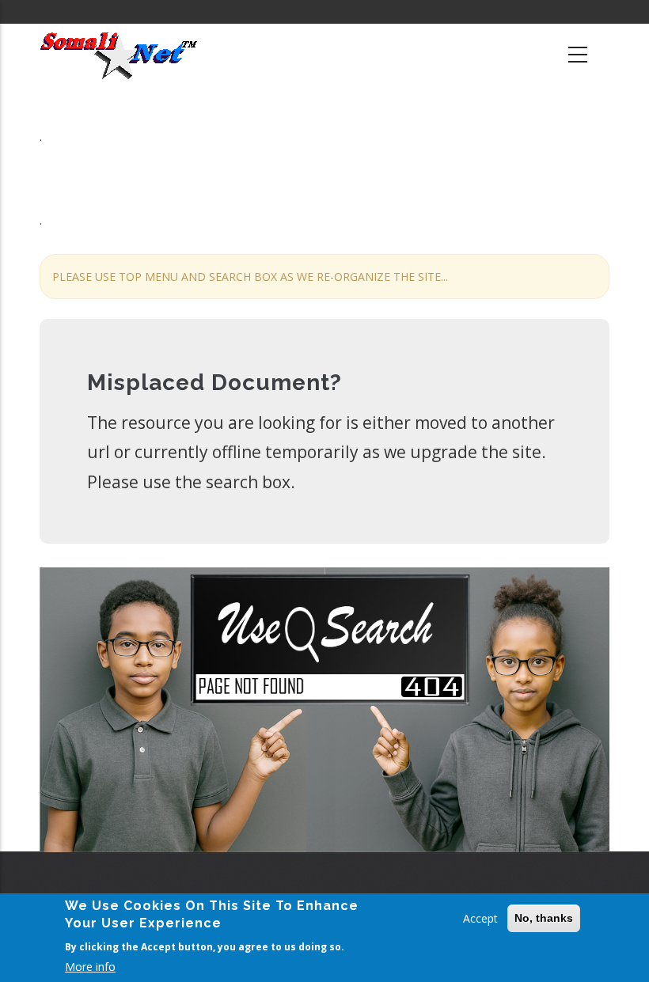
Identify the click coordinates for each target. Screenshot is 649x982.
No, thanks (543, 918)
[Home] (119, 55)
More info (90, 966)
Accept (480, 918)
